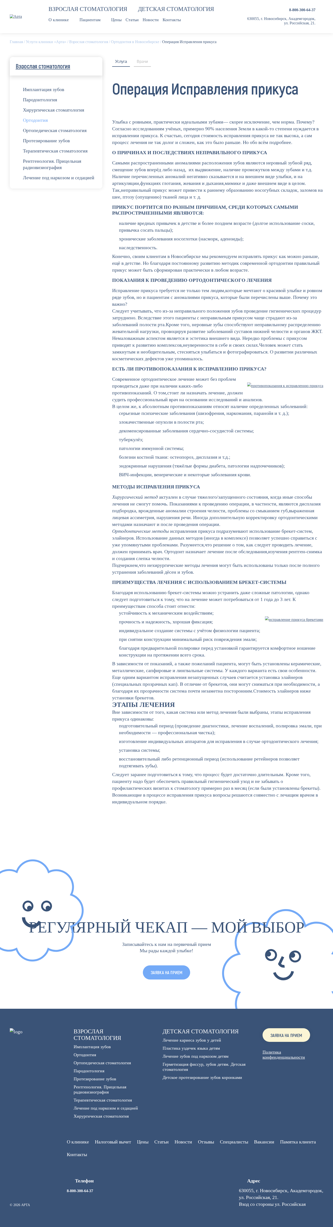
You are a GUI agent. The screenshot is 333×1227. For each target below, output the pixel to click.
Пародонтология (40, 99)
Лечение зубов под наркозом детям (195, 1056)
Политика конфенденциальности (284, 1055)
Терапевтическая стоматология (55, 150)
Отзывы (206, 1141)
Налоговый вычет (113, 1141)
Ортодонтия (35, 120)
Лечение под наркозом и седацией (58, 177)
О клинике (59, 19)
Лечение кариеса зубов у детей (192, 1040)
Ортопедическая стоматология (55, 130)
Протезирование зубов (46, 140)
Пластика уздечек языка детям (191, 1048)
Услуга (121, 61)
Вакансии (264, 1141)
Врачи (142, 61)
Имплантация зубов (43, 89)
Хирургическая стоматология (53, 110)
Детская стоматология (176, 9)
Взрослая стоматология (88, 9)
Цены (116, 19)
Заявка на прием (286, 1035)
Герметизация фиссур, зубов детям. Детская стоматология (204, 1067)
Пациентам (89, 19)
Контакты (172, 19)
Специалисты (234, 1141)
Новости (151, 19)
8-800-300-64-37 (302, 10)
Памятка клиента (298, 1141)
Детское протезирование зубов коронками (202, 1077)
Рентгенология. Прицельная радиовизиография (52, 164)
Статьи (132, 19)
